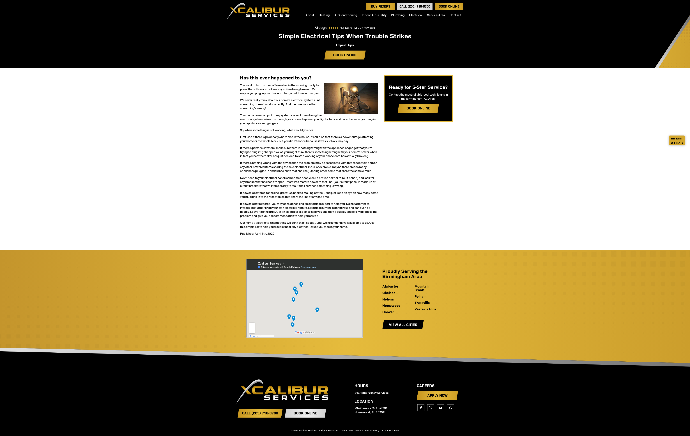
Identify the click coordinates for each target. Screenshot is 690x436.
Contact (455, 15)
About (309, 15)
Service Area (436, 15)
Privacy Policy (372, 430)
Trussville (422, 303)
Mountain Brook (422, 288)
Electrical (416, 15)
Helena (388, 299)
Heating (324, 15)
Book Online (449, 6)
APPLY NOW (437, 395)
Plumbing (398, 15)
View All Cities (403, 325)
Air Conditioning (345, 15)
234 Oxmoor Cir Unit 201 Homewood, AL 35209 (371, 410)
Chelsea (388, 293)
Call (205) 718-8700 (414, 6)
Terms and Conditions (352, 430)
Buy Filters (380, 6)
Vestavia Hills (425, 309)
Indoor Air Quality (374, 15)
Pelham (420, 297)
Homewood (391, 306)
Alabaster (390, 286)
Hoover (388, 312)
